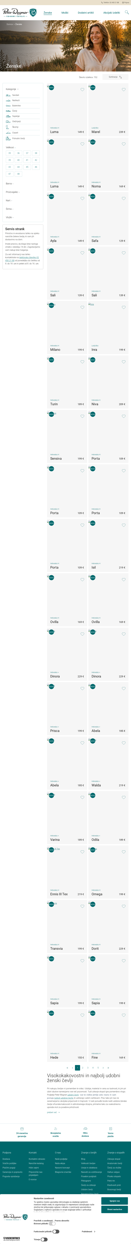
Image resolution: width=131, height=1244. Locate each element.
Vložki (9, 217)
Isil (94, 567)
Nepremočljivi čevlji (90, 1194)
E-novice (32, 1179)
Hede (54, 1057)
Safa (95, 241)
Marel (96, 132)
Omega (97, 894)
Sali (53, 295)
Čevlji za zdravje (88, 1185)
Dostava (6, 1159)
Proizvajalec (12, 192)
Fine (95, 1057)
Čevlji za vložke (114, 1167)
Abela (96, 731)
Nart (8, 200)
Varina (55, 840)
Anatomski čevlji (114, 1163)
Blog (83, 1159)
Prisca (54, 731)
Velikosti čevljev (88, 1163)
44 (18, 167)
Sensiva (56, 458)
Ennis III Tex (59, 894)
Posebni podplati (88, 1176)
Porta (96, 458)
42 (36, 160)
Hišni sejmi (34, 1167)
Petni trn (111, 1181)
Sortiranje (113, 77)
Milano (55, 350)
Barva (9, 183)
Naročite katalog (36, 1163)
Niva (95, 404)
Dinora (55, 676)
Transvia (56, 948)
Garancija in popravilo (12, 1172)
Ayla (53, 241)
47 (9, 174)
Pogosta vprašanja (11, 1176)
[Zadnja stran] (108, 1068)
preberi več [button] (52, 1112)
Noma (96, 186)
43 (9, 167)
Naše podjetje (61, 1159)
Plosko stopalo (114, 1176)
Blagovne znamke (63, 1172)
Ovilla (54, 622)
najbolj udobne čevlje (63, 1098)
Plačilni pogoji (9, 1167)
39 (9, 160)
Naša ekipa (60, 1163)
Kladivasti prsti (114, 1185)
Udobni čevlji (87, 1189)
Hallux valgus (113, 1172)
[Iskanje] (126, 12)
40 (18, 160)
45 (27, 167)
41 (27, 160)
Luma (54, 132)
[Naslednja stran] (103, 1068)
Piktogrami (86, 1181)
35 (9, 153)
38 (36, 153)
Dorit (95, 948)
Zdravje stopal (113, 1159)
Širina (9, 209)
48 (18, 174)
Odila (95, 840)
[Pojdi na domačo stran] (20, 12)
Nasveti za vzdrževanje (91, 1172)
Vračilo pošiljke (9, 1163)
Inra (94, 350)
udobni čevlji (73, 1095)
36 (18, 153)
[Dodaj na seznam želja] (82, 90)
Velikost (10, 147)
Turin (54, 404)
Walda (96, 785)
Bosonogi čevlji (114, 1189)
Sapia (54, 1003)
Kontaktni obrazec (37, 1159)
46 (36, 167)
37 (27, 153)
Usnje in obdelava (89, 1167)
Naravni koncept (62, 1167)
